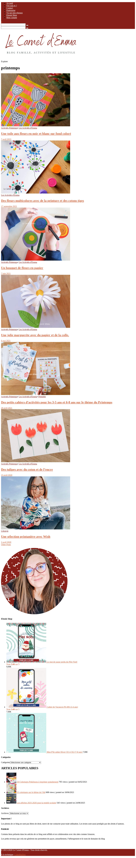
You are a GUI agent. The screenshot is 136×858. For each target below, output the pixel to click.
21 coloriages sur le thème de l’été (31, 792)
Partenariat (10, 10)
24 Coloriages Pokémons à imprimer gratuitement (37, 782)
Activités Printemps (9, 128)
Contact (9, 8)
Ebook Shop (11, 15)
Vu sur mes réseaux (14, 13)
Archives (5, 813)
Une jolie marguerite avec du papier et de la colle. (35, 335)
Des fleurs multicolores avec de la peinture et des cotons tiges (42, 200)
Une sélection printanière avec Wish (25, 536)
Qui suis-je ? (11, 6)
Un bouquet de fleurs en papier (22, 268)
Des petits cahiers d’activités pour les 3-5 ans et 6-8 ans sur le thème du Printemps (56, 402)
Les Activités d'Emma (28, 128)
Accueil (9, 3)
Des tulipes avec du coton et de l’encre (27, 469)
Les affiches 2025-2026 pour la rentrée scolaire (36, 803)
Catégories (5, 762)
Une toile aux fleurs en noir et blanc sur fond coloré (36, 133)
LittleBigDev (20, 854)
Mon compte (11, 17)
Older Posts (6, 544)
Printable (42, 397)
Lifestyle (4, 531)
